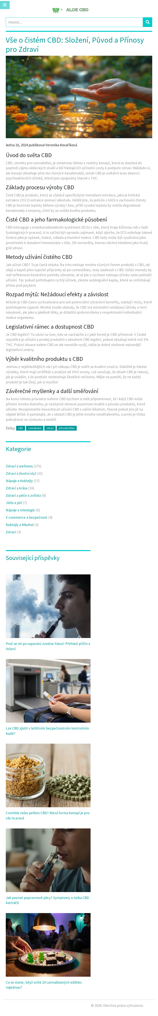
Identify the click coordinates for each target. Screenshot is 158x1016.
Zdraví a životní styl (24, 473)
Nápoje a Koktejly (23, 480)
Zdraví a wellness (23, 466)
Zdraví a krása (20, 488)
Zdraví (13, 532)
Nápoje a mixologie (23, 510)
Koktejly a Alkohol (22, 524)
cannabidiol (34, 428)
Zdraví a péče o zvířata (26, 495)
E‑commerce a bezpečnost (29, 517)
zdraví (50, 428)
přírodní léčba (67, 428)
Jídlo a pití (16, 502)
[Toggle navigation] (5, 5)
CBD (20, 428)
